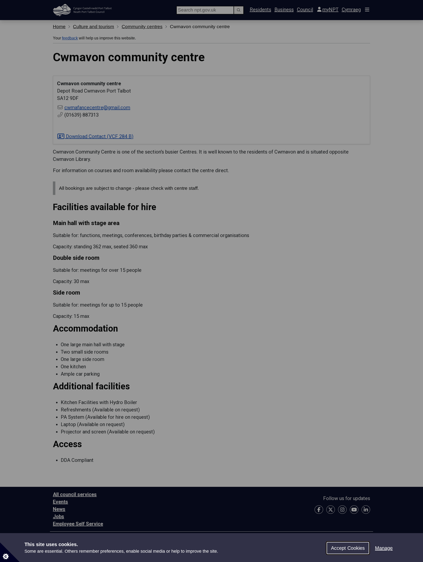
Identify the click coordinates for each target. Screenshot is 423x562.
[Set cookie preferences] (10, 552)
